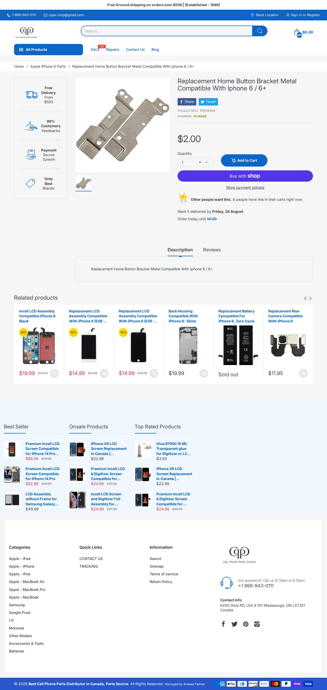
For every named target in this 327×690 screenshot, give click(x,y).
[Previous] (310, 298)
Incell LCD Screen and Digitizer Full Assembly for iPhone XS (106, 499)
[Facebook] (223, 624)
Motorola (16, 628)
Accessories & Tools (26, 643)
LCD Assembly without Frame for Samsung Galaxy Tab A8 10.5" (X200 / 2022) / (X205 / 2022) (43, 499)
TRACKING (88, 566)
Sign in (297, 15)
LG (11, 620)
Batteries (16, 651)
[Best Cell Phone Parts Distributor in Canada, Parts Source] (27, 32)
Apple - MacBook (24, 597)
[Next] (305, 298)
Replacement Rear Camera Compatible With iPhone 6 (285, 316)
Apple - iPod (19, 574)
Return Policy (161, 581)
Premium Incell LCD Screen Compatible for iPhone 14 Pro (43, 473)
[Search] (259, 31)
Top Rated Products (158, 427)
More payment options (245, 187)
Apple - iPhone (21, 566)
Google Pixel (19, 612)
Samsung (17, 605)
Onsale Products (88, 427)
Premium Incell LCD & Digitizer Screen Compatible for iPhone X (108, 473)
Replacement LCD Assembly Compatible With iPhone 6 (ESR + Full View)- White (88, 316)
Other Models (20, 636)
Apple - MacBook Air (26, 581)
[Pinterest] (246, 624)
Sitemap (157, 566)
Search (155, 558)
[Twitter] (234, 624)
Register (313, 15)
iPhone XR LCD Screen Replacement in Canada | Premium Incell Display (109, 448)
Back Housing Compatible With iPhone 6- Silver (183, 316)
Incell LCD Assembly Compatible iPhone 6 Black (37, 316)
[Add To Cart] (54, 373)
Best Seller (16, 427)
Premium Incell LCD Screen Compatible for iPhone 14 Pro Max (43, 448)
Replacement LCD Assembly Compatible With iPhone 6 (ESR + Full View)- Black (138, 316)
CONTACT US (91, 558)
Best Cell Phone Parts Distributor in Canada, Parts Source (78, 684)
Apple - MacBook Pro (27, 589)
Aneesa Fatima (194, 684)
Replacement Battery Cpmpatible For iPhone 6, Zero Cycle (236, 316)
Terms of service (164, 574)
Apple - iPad (19, 558)
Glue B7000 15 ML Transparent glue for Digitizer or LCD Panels (173, 448)
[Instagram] (257, 624)
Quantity (185, 153)
